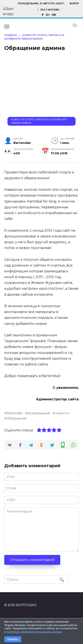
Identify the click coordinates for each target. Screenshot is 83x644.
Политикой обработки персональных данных (34, 631)
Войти (74, 3)
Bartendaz (15, 413)
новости (62, 413)
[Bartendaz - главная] (8, 12)
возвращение (38, 413)
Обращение (17, 418)
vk (54, 15)
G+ (48, 15)
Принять (12, 639)
